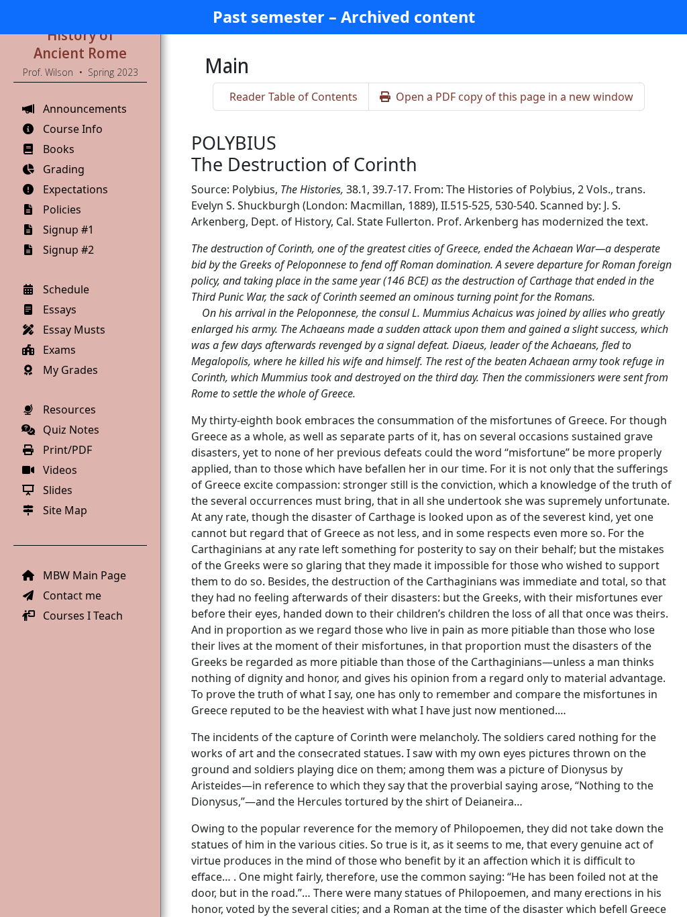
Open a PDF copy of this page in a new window (514, 96)
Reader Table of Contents (293, 96)
